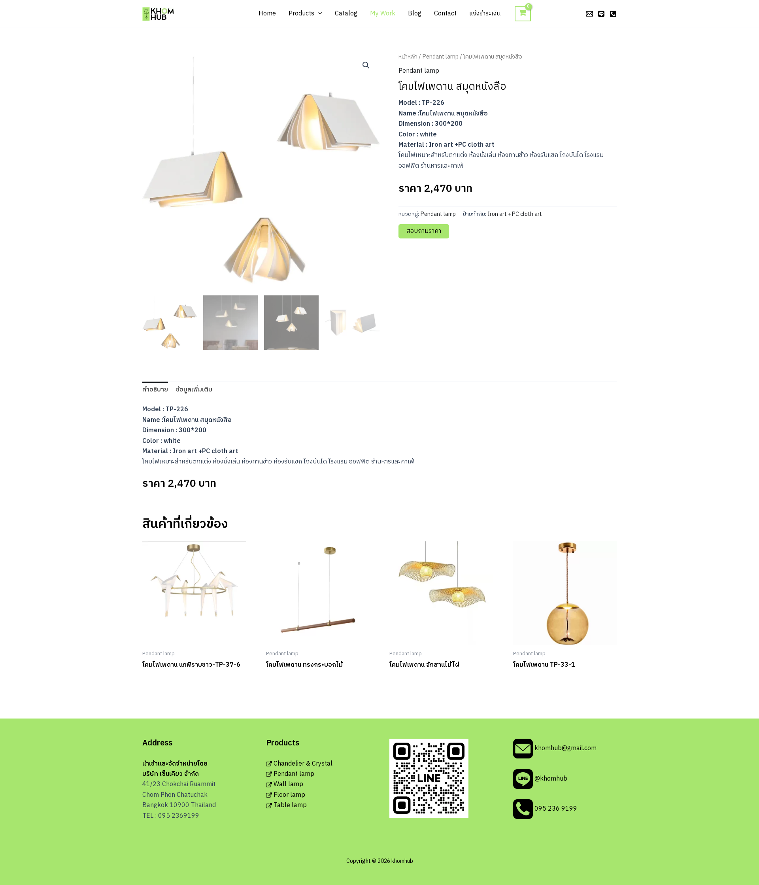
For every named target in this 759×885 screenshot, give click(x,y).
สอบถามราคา (423, 231)
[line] (601, 13)
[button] (318, 14)
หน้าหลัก (407, 57)
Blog (414, 13)
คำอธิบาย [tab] (155, 389)
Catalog (346, 13)
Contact (445, 13)
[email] (589, 13)
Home (267, 13)
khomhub (181, 13)
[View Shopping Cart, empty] (523, 14)
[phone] (613, 13)
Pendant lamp (440, 57)
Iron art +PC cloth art (514, 214)
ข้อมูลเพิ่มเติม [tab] (194, 389)
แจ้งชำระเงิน (484, 13)
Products (301, 13)
